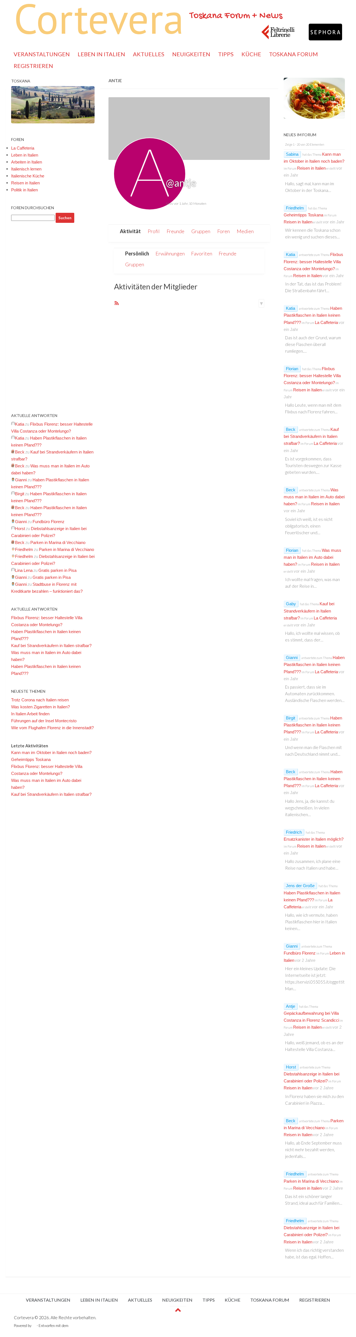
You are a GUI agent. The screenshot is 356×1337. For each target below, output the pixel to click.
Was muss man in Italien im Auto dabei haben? (314, 496)
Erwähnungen (170, 253)
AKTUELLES (148, 54)
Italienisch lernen (26, 169)
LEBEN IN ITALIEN (101, 54)
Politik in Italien (24, 189)
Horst (291, 1067)
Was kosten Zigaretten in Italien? (40, 706)
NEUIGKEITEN (191, 54)
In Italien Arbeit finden (30, 713)
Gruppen (200, 231)
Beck (290, 429)
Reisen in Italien (25, 182)
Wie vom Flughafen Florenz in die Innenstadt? (52, 727)
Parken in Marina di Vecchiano (57, 542)
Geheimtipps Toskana (31, 759)
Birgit (290, 718)
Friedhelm (295, 208)
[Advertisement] (53, 317)
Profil (154, 231)
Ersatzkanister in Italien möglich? (313, 839)
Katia (290, 254)
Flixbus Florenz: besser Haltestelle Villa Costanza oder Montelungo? (313, 261)
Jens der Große (300, 885)
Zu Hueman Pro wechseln (89, 1325)
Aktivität (130, 231)
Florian (292, 368)
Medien (245, 231)
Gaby (291, 603)
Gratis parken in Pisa (57, 570)
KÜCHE (251, 54)
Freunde (175, 231)
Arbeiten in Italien (26, 162)
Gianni (292, 657)
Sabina (292, 154)
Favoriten (201, 253)
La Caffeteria (22, 148)
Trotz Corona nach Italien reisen (40, 699)
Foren (223, 231)
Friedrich (294, 832)
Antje (290, 1006)
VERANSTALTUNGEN (42, 54)
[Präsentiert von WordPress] (34, 1326)
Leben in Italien (24, 155)
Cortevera (99, 18)
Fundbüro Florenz (49, 521)
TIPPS (226, 54)
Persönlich (137, 253)
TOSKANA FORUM (293, 54)
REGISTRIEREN (33, 65)
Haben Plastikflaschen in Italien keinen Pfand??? (313, 315)
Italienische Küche (27, 176)
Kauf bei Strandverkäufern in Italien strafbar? (51, 645)
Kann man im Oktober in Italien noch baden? (51, 752)
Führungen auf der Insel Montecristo (43, 720)
